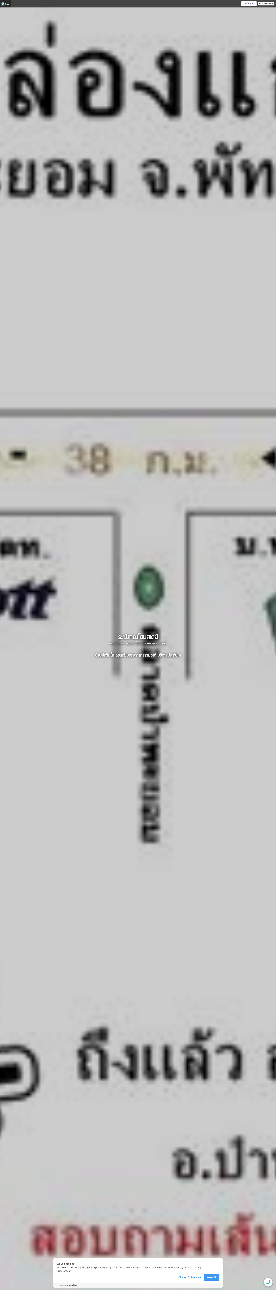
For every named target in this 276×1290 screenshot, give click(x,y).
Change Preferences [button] (189, 1277)
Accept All (211, 1277)
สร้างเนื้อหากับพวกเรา (266, 3)
